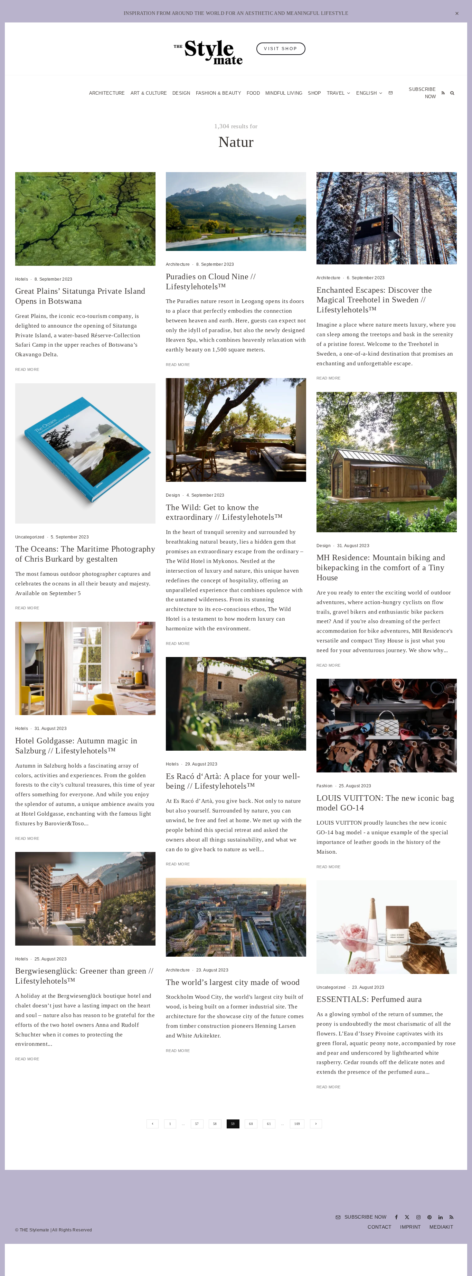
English (306, 718)
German (306, 705)
